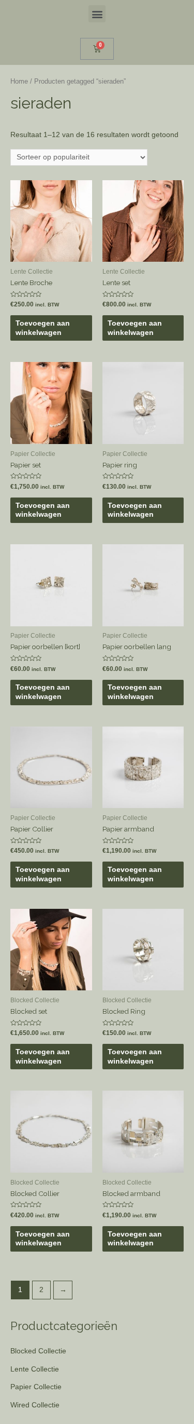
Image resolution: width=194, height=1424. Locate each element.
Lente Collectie (34, 1369)
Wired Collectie (34, 1405)
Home (19, 81)
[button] (97, 13)
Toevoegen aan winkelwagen (43, 328)
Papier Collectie (36, 1387)
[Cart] (97, 49)
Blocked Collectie (38, 1351)
